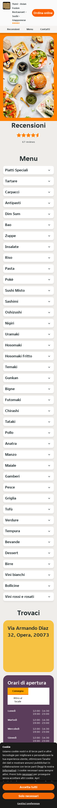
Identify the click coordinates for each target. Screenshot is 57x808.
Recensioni (13, 29)
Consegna (17, 691)
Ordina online (43, 13)
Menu (30, 29)
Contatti (45, 29)
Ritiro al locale (18, 699)
